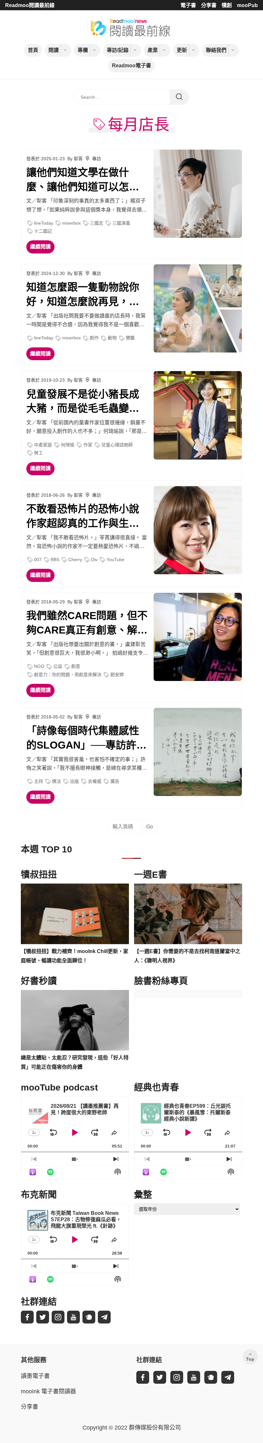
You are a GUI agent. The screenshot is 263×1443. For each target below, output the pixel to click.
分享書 (208, 5)
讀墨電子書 (35, 1376)
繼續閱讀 (40, 246)
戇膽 (130, 337)
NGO (39, 666)
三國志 (96, 223)
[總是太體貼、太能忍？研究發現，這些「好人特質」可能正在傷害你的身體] (75, 1020)
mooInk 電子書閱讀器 (48, 1391)
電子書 (188, 5)
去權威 (94, 781)
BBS (55, 559)
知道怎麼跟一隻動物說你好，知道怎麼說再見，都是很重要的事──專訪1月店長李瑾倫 (82, 295)
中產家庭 (43, 444)
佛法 (56, 781)
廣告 (114, 781)
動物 (112, 337)
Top (250, 1359)
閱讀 (53, 50)
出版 (74, 781)
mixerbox (71, 223)
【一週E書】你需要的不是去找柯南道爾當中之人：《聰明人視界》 (187, 956)
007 (38, 559)
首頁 (33, 50)
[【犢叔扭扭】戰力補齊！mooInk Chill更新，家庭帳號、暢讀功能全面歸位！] (75, 913)
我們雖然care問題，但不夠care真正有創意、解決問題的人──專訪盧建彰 (87, 623)
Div (94, 559)
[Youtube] (73, 1317)
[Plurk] (88, 1317)
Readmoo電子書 (131, 65)
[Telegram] (104, 1317)
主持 (38, 781)
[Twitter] (42, 1317)
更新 (182, 50)
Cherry (75, 559)
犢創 (227, 5)
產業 (153, 50)
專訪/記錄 (118, 50)
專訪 (96, 158)
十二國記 (43, 231)
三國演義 (121, 223)
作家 (87, 444)
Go (149, 826)
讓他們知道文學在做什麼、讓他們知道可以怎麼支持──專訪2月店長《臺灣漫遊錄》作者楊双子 (82, 180)
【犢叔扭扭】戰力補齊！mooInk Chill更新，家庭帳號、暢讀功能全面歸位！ (74, 956)
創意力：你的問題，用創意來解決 (67, 674)
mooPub (247, 5)
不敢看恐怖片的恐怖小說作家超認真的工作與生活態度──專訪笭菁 (82, 517)
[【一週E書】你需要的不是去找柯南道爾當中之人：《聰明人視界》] (188, 913)
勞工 (38, 452)
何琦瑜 (67, 444)
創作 (94, 337)
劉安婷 (117, 674)
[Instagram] (58, 1317)
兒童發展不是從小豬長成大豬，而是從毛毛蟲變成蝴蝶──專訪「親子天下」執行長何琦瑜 (85, 402)
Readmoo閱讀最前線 (30, 5)
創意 (75, 666)
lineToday (43, 223)
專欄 (83, 50)
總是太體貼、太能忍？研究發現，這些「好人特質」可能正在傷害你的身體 (75, 1062)
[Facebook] (27, 1317)
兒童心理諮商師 (117, 444)
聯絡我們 (216, 50)
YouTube (115, 559)
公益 (57, 666)
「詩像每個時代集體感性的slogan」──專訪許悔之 (86, 738)
